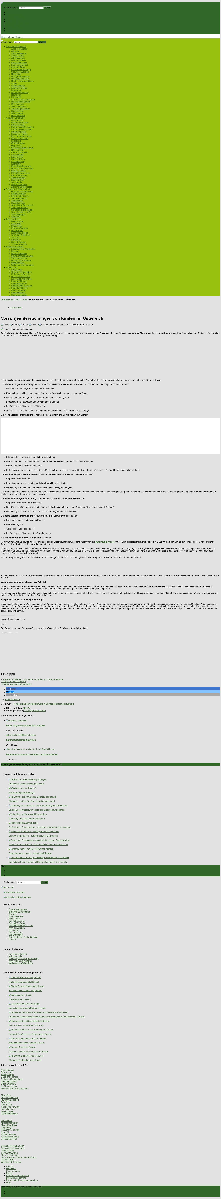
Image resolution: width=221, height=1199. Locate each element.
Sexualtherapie (18, 214)
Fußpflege (5, 1102)
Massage (15, 251)
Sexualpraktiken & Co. (21, 212)
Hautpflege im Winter (10, 1107)
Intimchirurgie (7, 1111)
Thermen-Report (8, 1157)
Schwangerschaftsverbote (13, 1148)
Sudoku (12, 939)
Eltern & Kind (12, 31)
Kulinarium (16, 164)
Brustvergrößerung (9, 1077)
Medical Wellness (19, 254)
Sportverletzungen (9, 1153)
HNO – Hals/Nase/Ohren (22, 81)
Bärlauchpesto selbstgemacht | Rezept (26, 1025)
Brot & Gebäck (17, 125)
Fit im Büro (16, 224)
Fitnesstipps (16, 226)
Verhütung (16, 217)
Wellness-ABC (18, 263)
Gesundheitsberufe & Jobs (21, 926)
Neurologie (16, 95)
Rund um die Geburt (20, 277)
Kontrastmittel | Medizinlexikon (21, 740)
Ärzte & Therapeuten (18, 909)
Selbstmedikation (19, 106)
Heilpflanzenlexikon (20, 79)
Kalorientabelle (16, 956)
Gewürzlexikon (18, 143)
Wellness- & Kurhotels (11, 1162)
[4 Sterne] (34, 325)
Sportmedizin (17, 111)
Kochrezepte (17, 157)
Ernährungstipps (18, 132)
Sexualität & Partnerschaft (18, 24)
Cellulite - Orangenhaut (11, 1079)
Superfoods (16, 182)
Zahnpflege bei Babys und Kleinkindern (27, 818)
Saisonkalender (18, 178)
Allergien (15, 51)
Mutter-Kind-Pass (45, 704)
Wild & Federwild (19, 184)
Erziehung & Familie (20, 274)
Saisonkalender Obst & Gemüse (23, 937)
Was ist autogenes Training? (21, 792)
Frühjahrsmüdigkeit (10, 1100)
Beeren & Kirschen (19, 122)
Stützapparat (17, 113)
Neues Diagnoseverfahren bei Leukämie (25, 725)
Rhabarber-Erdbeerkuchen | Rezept (25, 1060)
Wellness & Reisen (15, 28)
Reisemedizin (17, 104)
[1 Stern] (5, 325)
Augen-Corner (17, 56)
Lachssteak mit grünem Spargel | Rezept (27, 1008)
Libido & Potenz (18, 194)
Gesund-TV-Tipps (17, 923)
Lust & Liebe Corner (20, 196)
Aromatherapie (7, 1070)
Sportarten (16, 240)
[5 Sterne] (43, 325)
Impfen (14, 83)
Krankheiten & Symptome (20, 961)
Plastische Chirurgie (10, 1130)
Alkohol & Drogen (19, 49)
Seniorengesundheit (20, 109)
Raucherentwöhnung (20, 102)
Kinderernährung (19, 281)
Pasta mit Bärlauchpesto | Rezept (24, 982)
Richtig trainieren (8, 1134)
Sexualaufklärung (19, 198)
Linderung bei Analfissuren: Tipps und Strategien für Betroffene (37, 810)
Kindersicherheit (18, 290)
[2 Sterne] (14, 325)
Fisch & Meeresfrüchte (21, 136)
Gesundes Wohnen (20, 72)
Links (8, 1182)
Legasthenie (6, 1121)
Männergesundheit (19, 92)
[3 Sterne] (24, 325)
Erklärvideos (14, 919)
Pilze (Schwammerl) (20, 173)
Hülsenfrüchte (17, 150)
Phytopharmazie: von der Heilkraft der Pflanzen (30, 853)
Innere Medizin (18, 86)
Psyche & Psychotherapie (23, 99)
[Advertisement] (77, 357)
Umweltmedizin (18, 115)
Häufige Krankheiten (20, 76)
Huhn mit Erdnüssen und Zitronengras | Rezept (30, 1034)
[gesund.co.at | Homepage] (8, 3)
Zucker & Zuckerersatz (21, 187)
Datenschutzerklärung (16, 1178)
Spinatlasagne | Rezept (19, 999)
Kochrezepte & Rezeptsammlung (24, 958)
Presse (9, 1173)
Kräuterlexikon (17, 161)
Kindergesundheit (19, 88)
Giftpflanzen (16, 145)
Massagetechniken (9, 1123)
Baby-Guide (16, 270)
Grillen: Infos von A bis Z (22, 148)
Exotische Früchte (19, 134)
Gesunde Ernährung (15, 17)
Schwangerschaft (19, 295)
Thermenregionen (19, 258)
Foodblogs (16, 141)
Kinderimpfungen (19, 283)
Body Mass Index (19, 63)
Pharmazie (16, 97)
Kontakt (9, 1166)
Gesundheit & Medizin (16, 14)
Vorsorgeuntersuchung (63, 704)
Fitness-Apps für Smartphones (15, 1088)
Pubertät (5, 1132)
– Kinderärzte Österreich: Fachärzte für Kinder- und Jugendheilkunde (32, 679)
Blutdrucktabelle (18, 60)
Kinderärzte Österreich (21, 279)
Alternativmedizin (19, 53)
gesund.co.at (7, 299)
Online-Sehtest (15, 932)
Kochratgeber (17, 155)
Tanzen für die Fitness (26, 1157)
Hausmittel (16, 74)
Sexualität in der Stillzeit (22, 210)
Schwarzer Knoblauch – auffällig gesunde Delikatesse (33, 836)
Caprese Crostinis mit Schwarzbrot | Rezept (28, 1051)
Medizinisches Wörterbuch (21, 963)
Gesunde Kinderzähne (21, 272)
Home (9, 12)
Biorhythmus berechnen (19, 912)
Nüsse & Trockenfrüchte (22, 168)
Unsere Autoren (13, 1171)
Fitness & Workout (19, 228)
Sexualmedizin (18, 203)
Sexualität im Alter (19, 207)
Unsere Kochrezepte (15, 19)
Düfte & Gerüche (8, 1084)
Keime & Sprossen (19, 152)
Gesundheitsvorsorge (21, 69)
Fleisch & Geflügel (19, 138)
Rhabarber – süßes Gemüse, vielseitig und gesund (32, 801)
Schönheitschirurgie (10, 1137)
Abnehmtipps (17, 120)
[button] (11, 689)
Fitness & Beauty (14, 26)
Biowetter (13, 914)
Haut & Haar (17, 231)
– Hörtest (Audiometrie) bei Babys (16, 684)
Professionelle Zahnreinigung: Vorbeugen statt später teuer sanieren (39, 827)
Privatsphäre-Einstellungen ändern (22, 1180)
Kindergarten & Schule (21, 286)
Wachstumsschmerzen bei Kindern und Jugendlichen (32, 754)
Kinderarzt (18, 704)
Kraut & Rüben (18, 159)
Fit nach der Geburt (9, 1098)
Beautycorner (17, 221)
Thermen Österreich (10, 1155)
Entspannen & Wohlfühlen (23, 249)
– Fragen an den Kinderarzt (13, 682)
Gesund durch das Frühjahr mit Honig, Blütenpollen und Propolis (38, 862)
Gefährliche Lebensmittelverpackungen (26, 784)
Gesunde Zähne (18, 67)
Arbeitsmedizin (18, 58)
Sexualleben (17, 201)
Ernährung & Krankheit (21, 129)
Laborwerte (16, 90)
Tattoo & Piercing (19, 244)
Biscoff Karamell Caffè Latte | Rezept (25, 991)
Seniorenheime (16, 935)
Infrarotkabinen (8, 1109)
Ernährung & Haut (9, 1086)
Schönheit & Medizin (20, 235)
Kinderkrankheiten (19, 288)
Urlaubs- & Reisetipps (21, 260)
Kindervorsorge (18, 293)
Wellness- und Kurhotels (22, 265)
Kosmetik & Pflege (19, 233)
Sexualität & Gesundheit (22, 205)
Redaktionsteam (12, 699)
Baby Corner (7, 1072)
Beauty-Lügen (7, 1075)
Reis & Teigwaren (19, 175)
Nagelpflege (6, 1127)
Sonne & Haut (7, 1150)
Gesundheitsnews (17, 921)
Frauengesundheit (19, 65)
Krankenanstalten (17, 928)
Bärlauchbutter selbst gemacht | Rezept (26, 1043)
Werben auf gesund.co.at (17, 1175)
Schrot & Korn (17, 180)
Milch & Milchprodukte (21, 166)
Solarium (15, 237)
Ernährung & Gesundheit (22, 127)
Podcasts (10, 33)
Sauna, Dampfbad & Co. (22, 256)
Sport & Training (18, 242)
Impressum (11, 1169)
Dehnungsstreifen (9, 1081)
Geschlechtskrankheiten (22, 191)
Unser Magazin (13, 21)
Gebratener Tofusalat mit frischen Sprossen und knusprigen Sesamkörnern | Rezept (46, 1017)
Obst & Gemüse (18, 171)
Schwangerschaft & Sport (12, 1146)
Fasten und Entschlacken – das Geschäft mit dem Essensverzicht (38, 845)
